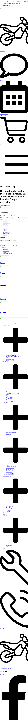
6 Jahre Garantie (10, 360)
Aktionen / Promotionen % (12, 356)
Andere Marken (9, 401)
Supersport (8, 396)
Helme (7, 357)
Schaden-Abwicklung (11, 466)
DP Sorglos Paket (10, 506)
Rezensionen (9, 545)
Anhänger (8, 434)
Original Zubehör (10, 359)
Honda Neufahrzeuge (11, 355)
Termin (3, 312)
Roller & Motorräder (11, 432)
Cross (7, 392)
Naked (7, 394)
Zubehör (8, 511)
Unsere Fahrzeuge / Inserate (9, 323)
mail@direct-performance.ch (6, 243)
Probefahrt (8, 510)
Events (4, 514)
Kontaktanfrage (6, 512)
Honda (2, 273)
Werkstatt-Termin (10, 470)
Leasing (3, 299)
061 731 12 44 (3, 237)
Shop (4, 548)
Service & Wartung (10, 469)
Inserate (3, 263)
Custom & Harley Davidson (12, 393)
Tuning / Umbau (10, 473)
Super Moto (9, 398)
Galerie (7, 546)
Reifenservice (9, 472)
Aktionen (3, 285)
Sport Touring (9, 397)
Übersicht (8, 465)
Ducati (7, 400)
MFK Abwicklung (10, 468)
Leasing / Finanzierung (8, 474)
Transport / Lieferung (11, 508)
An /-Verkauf (9, 507)
